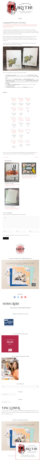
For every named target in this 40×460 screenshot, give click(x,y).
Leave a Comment (6, 24)
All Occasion (10, 184)
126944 (14, 137)
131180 (21, 137)
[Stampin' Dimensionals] (21, 141)
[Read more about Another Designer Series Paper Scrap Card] (29, 168)
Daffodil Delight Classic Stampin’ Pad (14, 136)
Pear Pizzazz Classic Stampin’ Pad (21, 136)
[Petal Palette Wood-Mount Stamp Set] (14, 99)
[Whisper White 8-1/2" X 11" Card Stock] (21, 119)
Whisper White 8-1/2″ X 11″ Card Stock (21, 124)
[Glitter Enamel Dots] (28, 141)
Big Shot (15, 24)
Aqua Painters (28, 132)
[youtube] (25, 297)
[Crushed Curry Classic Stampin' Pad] (28, 119)
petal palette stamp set (14, 25)
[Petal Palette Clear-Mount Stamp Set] (21, 99)
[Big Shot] (28, 108)
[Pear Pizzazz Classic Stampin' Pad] (21, 131)
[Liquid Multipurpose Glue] (14, 141)
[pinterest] (22, 297)
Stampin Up (34, 25)
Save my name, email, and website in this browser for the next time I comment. (17, 235)
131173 (27, 125)
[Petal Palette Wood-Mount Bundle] (28, 99)
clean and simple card (25, 24)
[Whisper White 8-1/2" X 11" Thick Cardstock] (14, 119)
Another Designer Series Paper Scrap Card (29, 175)
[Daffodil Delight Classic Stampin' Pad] (14, 131)
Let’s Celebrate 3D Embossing (10, 206)
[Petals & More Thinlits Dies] (21, 109)
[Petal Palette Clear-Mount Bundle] (14, 109)
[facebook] (15, 297)
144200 (28, 145)
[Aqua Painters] (28, 129)
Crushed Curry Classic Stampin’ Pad (28, 124)
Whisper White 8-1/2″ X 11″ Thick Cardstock (14, 125)
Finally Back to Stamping (9, 183)
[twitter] (18, 297)
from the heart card (32, 24)
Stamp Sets (15, 184)
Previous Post (5, 157)
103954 (28, 133)
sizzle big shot (29, 25)
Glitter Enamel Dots (28, 144)
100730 (21, 125)
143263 (28, 111)
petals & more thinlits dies (22, 25)
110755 (14, 147)
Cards (12, 184)
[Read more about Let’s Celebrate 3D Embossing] (12, 196)
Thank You (19, 24)
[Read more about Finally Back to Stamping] (12, 172)
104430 (21, 146)
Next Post (37, 157)
